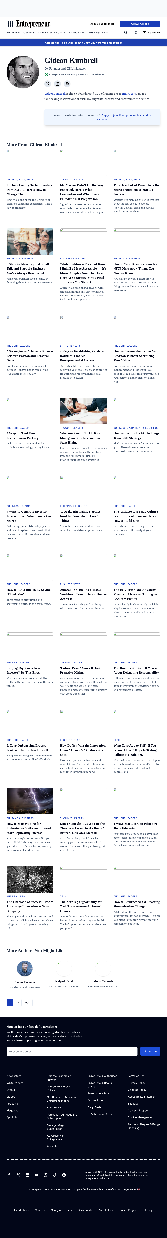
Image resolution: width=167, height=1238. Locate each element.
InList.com (129, 93)
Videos (11, 1096)
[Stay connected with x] (47, 83)
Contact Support (138, 1110)
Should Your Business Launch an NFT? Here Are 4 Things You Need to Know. (136, 268)
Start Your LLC (56, 1107)
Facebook (9, 1175)
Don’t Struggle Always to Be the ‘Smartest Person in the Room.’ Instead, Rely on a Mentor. (82, 828)
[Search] (126, 33)
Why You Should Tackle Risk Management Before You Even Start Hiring (81, 438)
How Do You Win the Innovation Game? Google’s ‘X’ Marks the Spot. (83, 750)
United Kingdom (129, 1210)
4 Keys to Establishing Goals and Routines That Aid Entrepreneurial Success (83, 355)
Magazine (12, 1110)
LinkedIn (27, 1175)
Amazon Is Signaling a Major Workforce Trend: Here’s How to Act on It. (83, 594)
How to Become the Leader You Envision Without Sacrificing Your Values (135, 355)
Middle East (106, 1210)
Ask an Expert (96, 1100)
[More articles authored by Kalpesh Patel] (64, 975)
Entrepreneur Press (99, 1093)
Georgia (56, 1210)
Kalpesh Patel (64, 981)
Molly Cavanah (103, 981)
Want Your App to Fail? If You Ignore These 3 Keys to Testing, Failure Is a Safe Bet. (135, 750)
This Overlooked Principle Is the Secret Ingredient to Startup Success (136, 189)
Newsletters (14, 1076)
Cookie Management (140, 1117)
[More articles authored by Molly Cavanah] (103, 975)
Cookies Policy (137, 1089)
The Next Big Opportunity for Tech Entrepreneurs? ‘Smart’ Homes (81, 906)
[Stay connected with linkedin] (57, 83)
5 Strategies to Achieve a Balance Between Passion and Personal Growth (30, 355)
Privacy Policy (136, 1083)
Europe (149, 1210)
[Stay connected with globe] (67, 83)
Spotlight (12, 1117)
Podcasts (12, 1103)
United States (21, 1210)
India (70, 1210)
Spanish (40, 1210)
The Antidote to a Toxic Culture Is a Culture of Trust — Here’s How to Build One (136, 516)
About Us (52, 1146)
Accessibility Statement (142, 1096)
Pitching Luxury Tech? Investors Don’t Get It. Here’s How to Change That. (29, 189)
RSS (64, 1175)
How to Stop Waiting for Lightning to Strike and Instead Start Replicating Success (29, 828)
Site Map (133, 1103)
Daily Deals (94, 1107)
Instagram (45, 1175)
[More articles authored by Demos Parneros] (25, 978)
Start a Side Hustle (51, 32)
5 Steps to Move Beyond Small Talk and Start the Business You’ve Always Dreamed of (28, 268)
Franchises (77, 32)
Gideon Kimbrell (55, 93)
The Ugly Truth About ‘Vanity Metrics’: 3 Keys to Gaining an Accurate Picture (135, 594)
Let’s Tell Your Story (99, 1114)
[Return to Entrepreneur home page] (33, 24)
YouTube (36, 1175)
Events (11, 1089)
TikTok (55, 1175)
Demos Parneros (25, 982)
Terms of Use (136, 1076)
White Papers (15, 1083)
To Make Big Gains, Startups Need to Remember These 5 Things (80, 516)
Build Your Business (20, 32)
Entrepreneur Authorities (102, 1076)
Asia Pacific (86, 1210)
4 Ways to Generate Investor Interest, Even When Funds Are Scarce (29, 516)
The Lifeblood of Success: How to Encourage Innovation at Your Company (30, 906)
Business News (99, 32)
